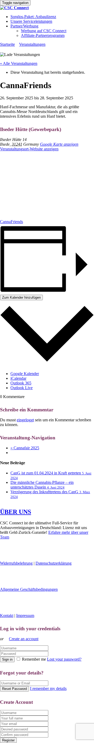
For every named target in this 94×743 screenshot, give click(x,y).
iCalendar (18, 378)
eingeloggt (25, 420)
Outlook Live (21, 387)
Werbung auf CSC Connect (43, 31)
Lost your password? (64, 659)
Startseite (7, 44)
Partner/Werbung (24, 26)
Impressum (25, 615)
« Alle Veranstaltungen (18, 63)
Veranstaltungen (32, 44)
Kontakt (6, 615)
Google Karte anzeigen (59, 144)
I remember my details (48, 688)
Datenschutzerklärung (54, 563)
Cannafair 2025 (24, 448)
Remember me (34, 659)
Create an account (23, 639)
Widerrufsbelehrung (16, 563)
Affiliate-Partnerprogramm (42, 35)
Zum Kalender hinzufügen (21, 297)
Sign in (7, 659)
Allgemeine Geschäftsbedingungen (29, 589)
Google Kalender (24, 373)
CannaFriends (11, 221)
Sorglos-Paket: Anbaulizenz (33, 16)
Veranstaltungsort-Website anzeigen (29, 149)
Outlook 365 (20, 383)
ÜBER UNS (15, 511)
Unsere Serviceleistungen (31, 21)
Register (8, 740)
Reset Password (14, 689)
